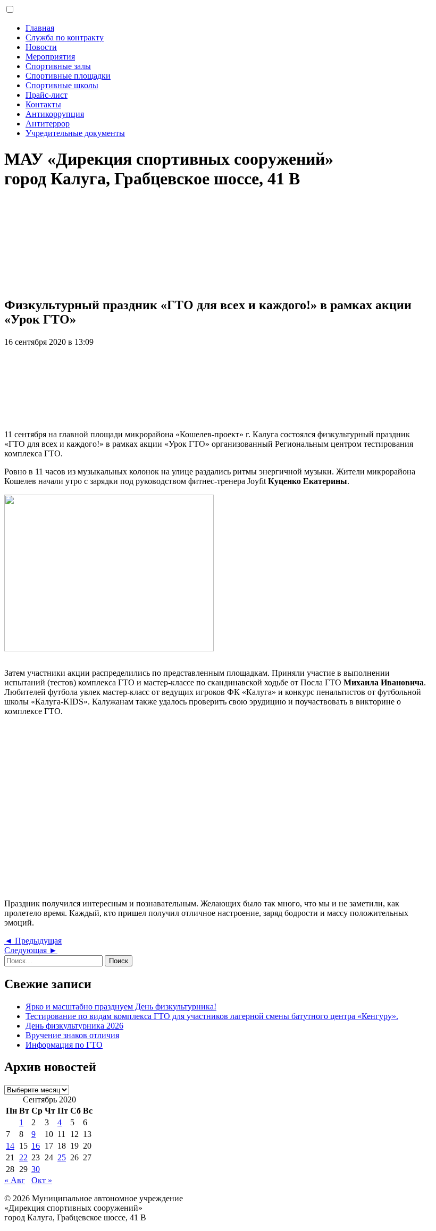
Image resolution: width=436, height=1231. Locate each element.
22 (23, 1157)
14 (10, 1145)
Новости (41, 47)
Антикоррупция (55, 113)
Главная (40, 27)
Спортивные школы (62, 85)
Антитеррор (48, 123)
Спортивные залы (58, 66)
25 (61, 1157)
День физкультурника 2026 (74, 1025)
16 (35, 1145)
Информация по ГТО (64, 1044)
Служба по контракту (65, 37)
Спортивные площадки (68, 75)
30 (35, 1169)
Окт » (41, 1180)
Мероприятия (50, 56)
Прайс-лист (47, 94)
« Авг (14, 1180)
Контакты (43, 104)
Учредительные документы (75, 133)
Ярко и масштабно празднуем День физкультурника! (121, 1006)
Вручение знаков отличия (72, 1035)
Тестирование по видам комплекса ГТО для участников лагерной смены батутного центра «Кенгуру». (212, 1016)
